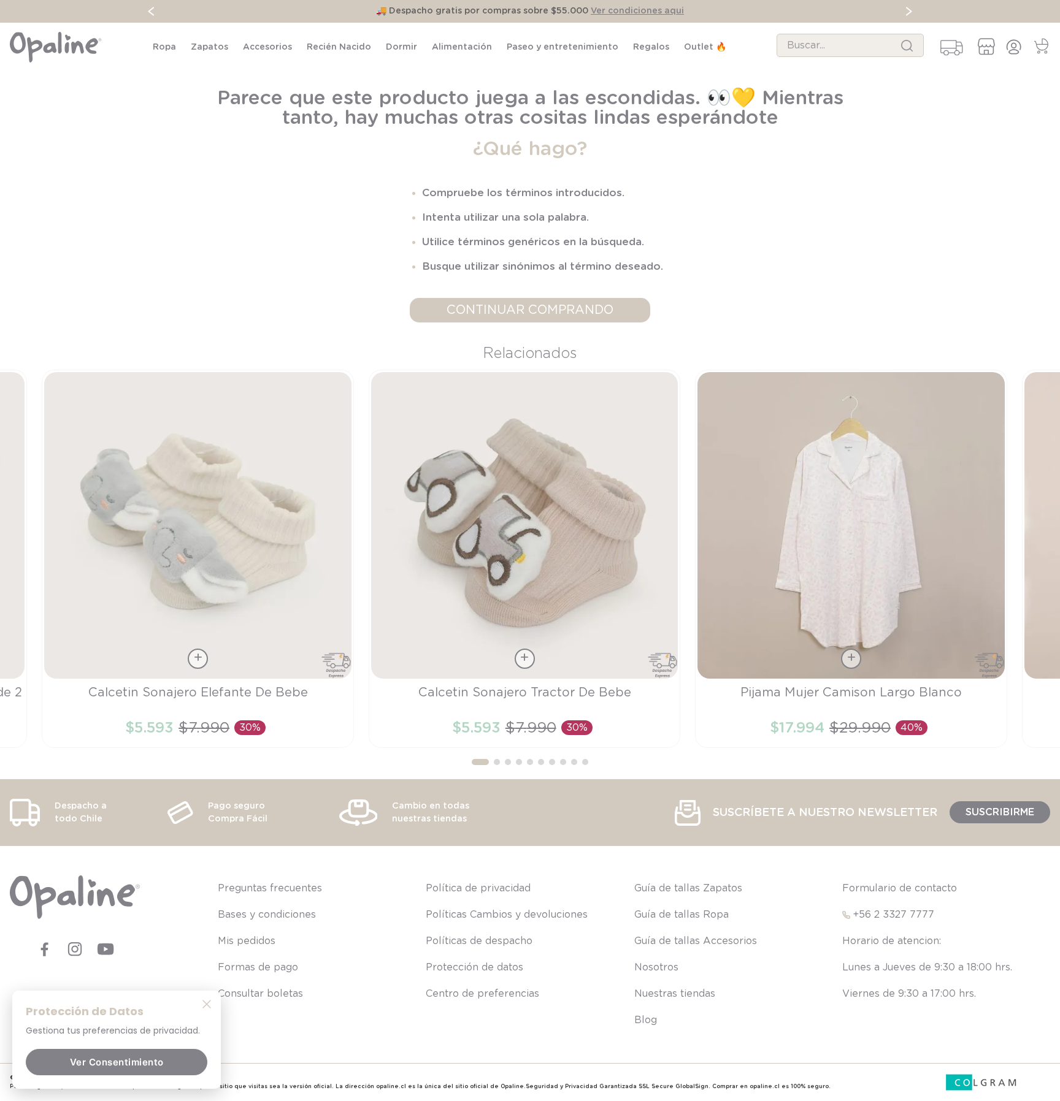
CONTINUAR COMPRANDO (530, 310)
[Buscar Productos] (907, 45)
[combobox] (850, 45)
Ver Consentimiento (117, 1062)
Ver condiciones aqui (637, 11)
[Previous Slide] (151, 11)
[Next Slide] (908, 11)
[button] (480, 762)
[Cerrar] (206, 1003)
